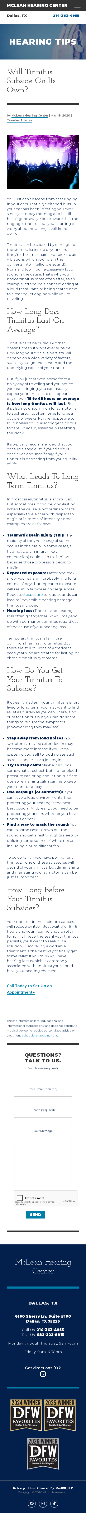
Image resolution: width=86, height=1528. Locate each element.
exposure (34, 594)
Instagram (43, 1503)
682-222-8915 (50, 1335)
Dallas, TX (17, 16)
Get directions (38, 1368)
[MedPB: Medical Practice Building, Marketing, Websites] (55, 1488)
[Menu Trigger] (76, 5)
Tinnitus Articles (19, 120)
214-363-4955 (66, 16)
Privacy (19, 1488)
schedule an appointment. (40, 1035)
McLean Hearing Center (37, 5)
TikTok (54, 1503)
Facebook (32, 1503)
